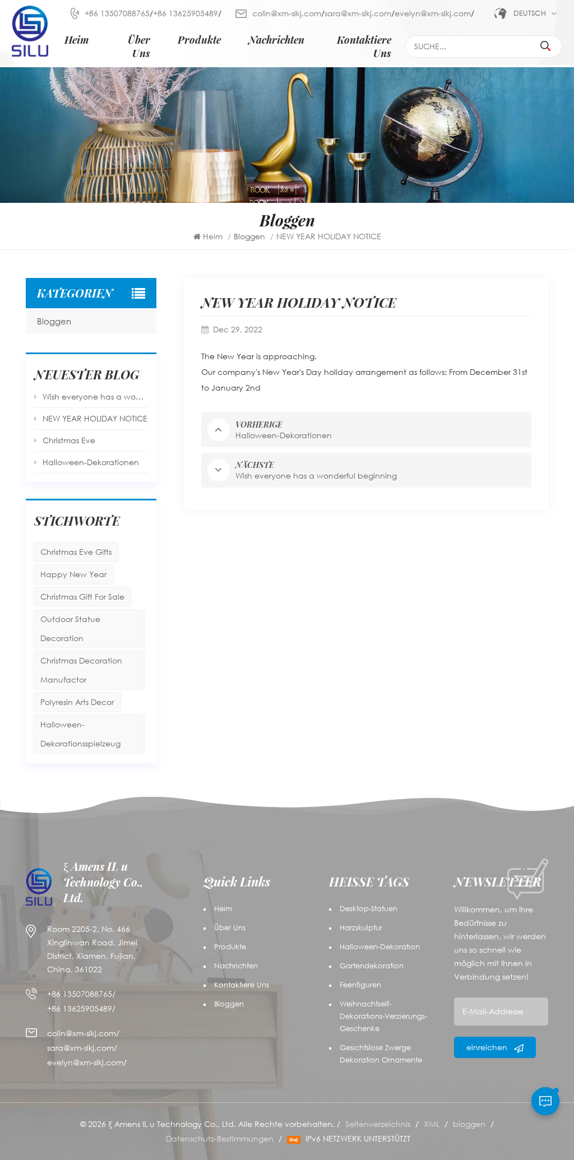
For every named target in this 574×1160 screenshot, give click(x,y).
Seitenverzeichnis (377, 1124)
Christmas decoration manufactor (81, 670)
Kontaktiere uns (364, 46)
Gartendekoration (372, 966)
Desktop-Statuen (368, 908)
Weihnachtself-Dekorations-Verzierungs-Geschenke (383, 1016)
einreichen (488, 1047)
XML (431, 1124)
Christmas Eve (69, 440)
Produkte (199, 39)
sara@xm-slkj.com (358, 13)
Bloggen (54, 321)
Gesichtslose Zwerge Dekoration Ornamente (381, 1054)
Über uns (139, 46)
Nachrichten (276, 39)
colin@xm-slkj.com (286, 13)
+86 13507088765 (117, 13)
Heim (76, 39)
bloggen (469, 1124)
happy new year (73, 574)
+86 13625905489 (185, 13)
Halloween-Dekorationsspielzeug (80, 734)
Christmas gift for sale (82, 596)
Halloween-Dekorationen (91, 462)
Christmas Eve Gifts (76, 551)
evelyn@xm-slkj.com (433, 13)
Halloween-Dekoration (380, 947)
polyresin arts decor (77, 702)
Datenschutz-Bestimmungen (220, 1138)
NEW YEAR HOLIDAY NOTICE (95, 418)
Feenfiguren (360, 985)
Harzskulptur (361, 927)
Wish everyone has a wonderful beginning (95, 396)
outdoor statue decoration (70, 628)
